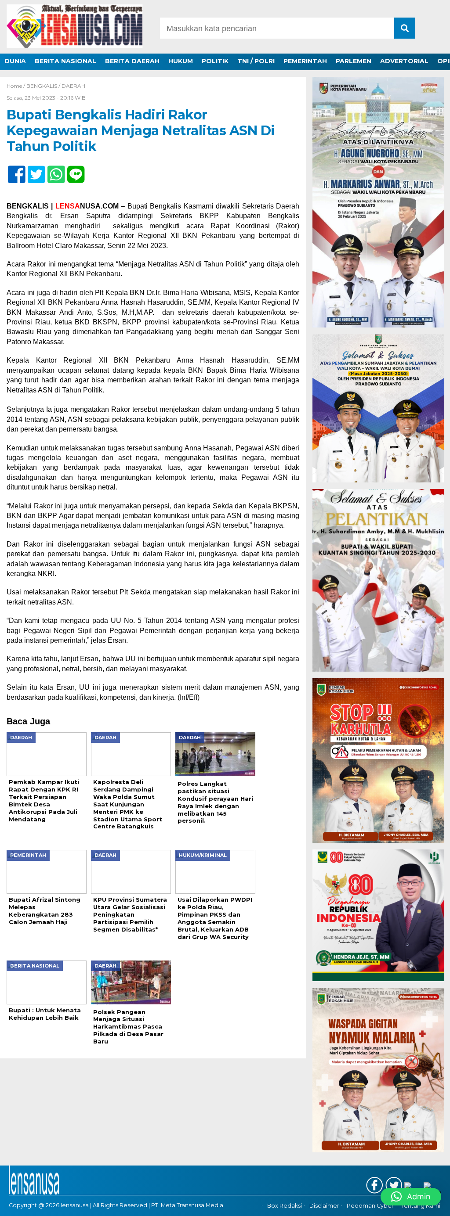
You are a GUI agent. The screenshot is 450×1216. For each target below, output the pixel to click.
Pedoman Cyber (370, 1206)
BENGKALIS (41, 86)
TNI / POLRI (256, 61)
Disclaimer (324, 1206)
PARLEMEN (353, 61)
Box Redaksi (284, 1206)
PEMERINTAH (305, 61)
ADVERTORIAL (404, 61)
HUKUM (180, 61)
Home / (16, 86)
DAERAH (73, 86)
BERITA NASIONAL (65, 61)
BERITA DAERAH (132, 61)
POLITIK (215, 61)
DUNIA (15, 61)
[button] (411, 1196)
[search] (404, 28)
